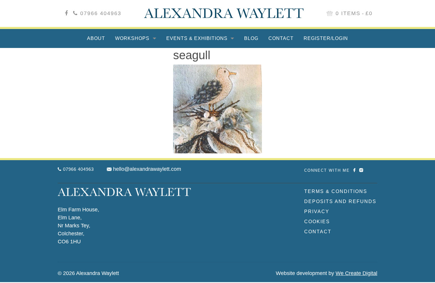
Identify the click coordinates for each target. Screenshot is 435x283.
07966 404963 (100, 13)
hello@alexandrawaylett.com (147, 169)
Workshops (133, 38)
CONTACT (317, 231)
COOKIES (317, 221)
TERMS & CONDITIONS (335, 191)
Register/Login (326, 38)
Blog (251, 38)
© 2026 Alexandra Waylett (88, 273)
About (96, 38)
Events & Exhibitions (197, 38)
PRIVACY (316, 211)
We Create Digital (356, 273)
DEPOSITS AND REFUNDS (340, 201)
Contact (281, 38)
